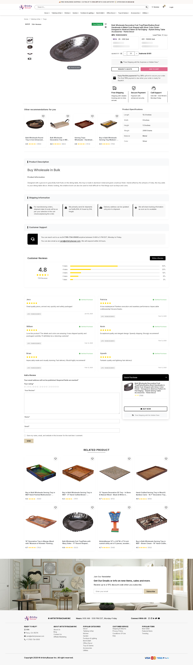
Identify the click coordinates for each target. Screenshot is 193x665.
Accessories (136, 13)
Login (171, 7)
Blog (55, 632)
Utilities (145, 13)
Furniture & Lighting (88, 13)
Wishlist (156, 7)
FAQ (114, 636)
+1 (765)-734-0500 (33, 639)
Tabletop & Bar (57, 13)
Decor (47, 13)
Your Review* (30, 390)
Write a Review (157, 258)
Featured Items (147, 631)
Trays (45, 19)
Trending (145, 633)
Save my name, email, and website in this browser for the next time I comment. (55, 435)
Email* (27, 426)
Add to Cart (154, 69)
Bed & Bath (100, 13)
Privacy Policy (118, 631)
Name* (27, 417)
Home (26, 19)
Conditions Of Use (119, 633)
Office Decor (111, 13)
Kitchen (68, 13)
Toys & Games (123, 13)
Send (29, 441)
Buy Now (147, 409)
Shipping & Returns (119, 629)
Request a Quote (125, 69)
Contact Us (58, 634)
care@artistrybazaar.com (70, 241)
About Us (57, 629)
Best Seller (146, 629)
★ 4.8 (27, 24)
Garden (76, 13)
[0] (163, 7)
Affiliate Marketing (60, 637)
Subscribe (151, 591)
